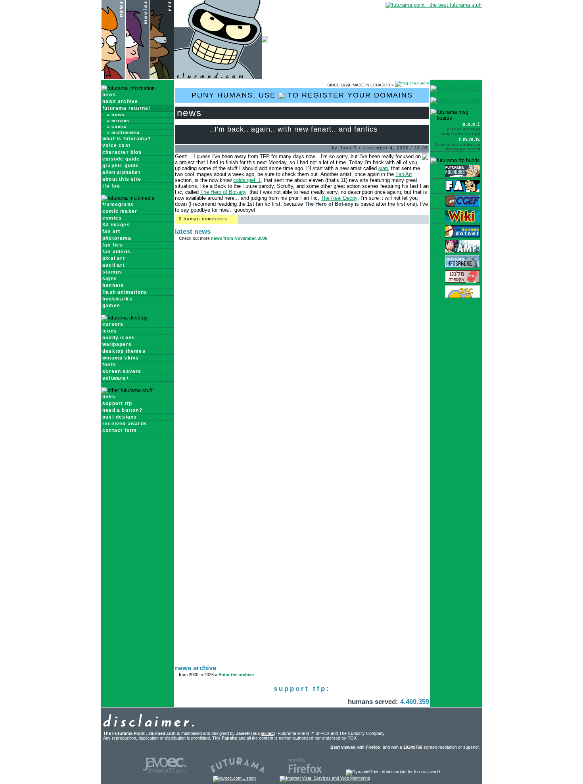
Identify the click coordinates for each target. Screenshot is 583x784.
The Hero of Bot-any (223, 192)
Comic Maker (119, 211)
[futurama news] (113, 77)
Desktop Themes (124, 351)
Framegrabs (118, 204)
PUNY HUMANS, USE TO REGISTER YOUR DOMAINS (302, 95)
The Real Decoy (339, 198)
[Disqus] (302, 351)
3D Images (116, 225)
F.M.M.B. (458, 144)
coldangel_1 (247, 180)
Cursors (112, 324)
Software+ (115, 378)
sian (383, 168)
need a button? (122, 410)
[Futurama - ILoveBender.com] (237, 771)
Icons (109, 331)
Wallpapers (117, 344)
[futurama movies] (137, 77)
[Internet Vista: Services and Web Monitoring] (325, 778)
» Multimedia (123, 132)
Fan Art (111, 231)
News (109, 95)
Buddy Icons (118, 337)
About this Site (121, 179)
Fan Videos (116, 251)
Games (111, 305)
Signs (109, 278)
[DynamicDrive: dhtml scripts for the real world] (393, 771)
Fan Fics (112, 245)
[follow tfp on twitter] (455, 100)
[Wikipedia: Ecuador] (412, 85)
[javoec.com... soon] (234, 778)
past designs (119, 417)
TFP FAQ (111, 186)
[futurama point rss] (162, 77)
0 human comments (203, 218)
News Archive (120, 101)
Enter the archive (236, 674)
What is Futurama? (126, 139)
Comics (112, 218)
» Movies (118, 120)
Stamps (112, 272)
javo (267, 733)
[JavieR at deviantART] (164, 771)
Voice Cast (116, 145)
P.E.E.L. (461, 128)
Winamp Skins (120, 358)
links (108, 397)
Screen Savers (122, 371)
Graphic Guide (120, 165)
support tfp (117, 403)
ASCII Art (113, 265)
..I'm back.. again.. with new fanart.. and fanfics (294, 129)
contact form (119, 430)
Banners (113, 285)
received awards (124, 423)
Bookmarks (117, 299)
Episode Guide (121, 159)
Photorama (116, 238)
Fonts (109, 364)
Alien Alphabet (121, 172)
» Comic (117, 126)
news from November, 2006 (239, 238)
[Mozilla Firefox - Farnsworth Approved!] (305, 771)
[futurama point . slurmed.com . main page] (218, 77)
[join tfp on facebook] (456, 88)
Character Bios (122, 152)
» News (116, 114)
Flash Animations (124, 292)
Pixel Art (113, 258)
